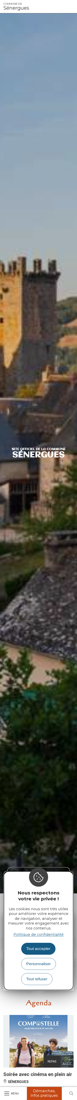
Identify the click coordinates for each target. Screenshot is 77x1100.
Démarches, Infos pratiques (44, 1093)
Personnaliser (38, 964)
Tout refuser (36, 979)
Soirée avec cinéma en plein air (37, 1074)
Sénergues (16, 6)
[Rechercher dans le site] (71, 1093)
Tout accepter (38, 948)
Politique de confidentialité (39, 934)
